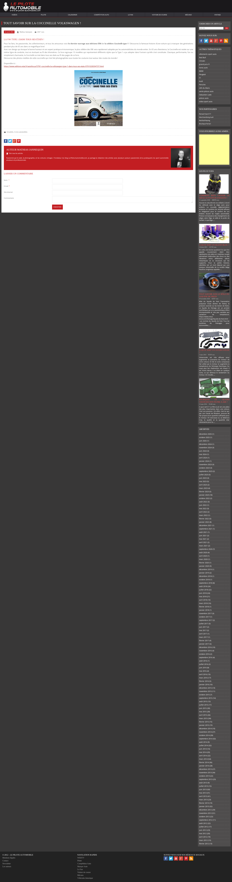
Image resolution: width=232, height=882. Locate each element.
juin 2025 (203, 441)
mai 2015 (203, 711)
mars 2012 (203, 840)
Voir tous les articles (16, 153)
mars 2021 (203, 546)
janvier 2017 (204, 644)
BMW (201, 71)
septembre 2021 (205, 529)
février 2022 (204, 518)
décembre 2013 (205, 769)
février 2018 (204, 606)
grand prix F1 (204, 64)
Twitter (206, 41)
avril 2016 (203, 674)
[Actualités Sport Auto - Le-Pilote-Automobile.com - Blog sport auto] (21, 7)
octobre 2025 (204, 437)
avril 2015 (203, 715)
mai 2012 (203, 833)
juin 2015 (203, 708)
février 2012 (204, 843)
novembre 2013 (205, 772)
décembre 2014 (205, 728)
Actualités (10, 132)
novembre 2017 (205, 613)
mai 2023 (203, 481)
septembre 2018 (205, 583)
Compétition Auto (101, 15)
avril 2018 (203, 600)
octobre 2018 (204, 579)
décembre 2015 (205, 688)
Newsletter (6, 864)
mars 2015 (203, 718)
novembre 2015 (205, 691)
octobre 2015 (204, 695)
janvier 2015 (204, 725)
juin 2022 (203, 505)
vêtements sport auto (207, 54)
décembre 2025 (205, 434)
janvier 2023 (204, 495)
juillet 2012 (203, 827)
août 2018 (203, 586)
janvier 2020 (204, 566)
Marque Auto (82, 866)
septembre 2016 (205, 657)
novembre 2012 (205, 813)
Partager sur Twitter (10, 141)
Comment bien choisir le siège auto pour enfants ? (214, 196)
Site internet (8, 192)
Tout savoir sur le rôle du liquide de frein (214, 295)
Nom (6, 180)
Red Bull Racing (204, 120)
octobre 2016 (204, 654)
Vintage (217, 15)
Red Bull (202, 57)
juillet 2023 (203, 474)
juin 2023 (203, 478)
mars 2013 (203, 799)
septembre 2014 (205, 739)
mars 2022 (203, 515)
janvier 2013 (204, 806)
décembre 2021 (205, 525)
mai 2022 (203, 508)
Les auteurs (6, 866)
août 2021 (203, 532)
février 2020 (204, 562)
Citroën (202, 61)
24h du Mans (204, 88)
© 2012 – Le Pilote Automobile (17, 855)
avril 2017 (203, 634)
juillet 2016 (203, 664)
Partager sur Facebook (6, 141)
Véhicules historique (85, 878)
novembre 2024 (205, 447)
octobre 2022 (204, 498)
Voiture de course (159, 15)
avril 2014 (203, 755)
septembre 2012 (205, 820)
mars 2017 (203, 637)
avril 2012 (203, 837)
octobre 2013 (204, 776)
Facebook (201, 41)
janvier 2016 (204, 684)
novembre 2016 (205, 651)
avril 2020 (203, 556)
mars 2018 (203, 603)
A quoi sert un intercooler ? (214, 351)
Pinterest (221, 41)
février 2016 (204, 681)
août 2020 (203, 552)
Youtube (211, 41)
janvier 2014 (204, 766)
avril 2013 (203, 796)
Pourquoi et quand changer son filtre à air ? (214, 400)
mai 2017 (203, 630)
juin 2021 (203, 535)
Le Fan (130, 15)
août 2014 (203, 742)
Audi (201, 81)
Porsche (202, 84)
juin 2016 (203, 667)
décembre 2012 (205, 810)
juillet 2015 (203, 705)
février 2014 (204, 762)
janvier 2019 (204, 573)
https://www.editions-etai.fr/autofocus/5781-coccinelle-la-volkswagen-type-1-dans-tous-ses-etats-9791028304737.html (54, 66)
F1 (200, 78)
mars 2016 (203, 678)
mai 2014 (203, 752)
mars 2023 (203, 488)
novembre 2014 (205, 732)
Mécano (188, 15)
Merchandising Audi (206, 117)
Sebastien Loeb (205, 95)
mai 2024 (203, 454)
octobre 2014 (204, 735)
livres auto (203, 67)
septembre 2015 (205, 698)
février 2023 (204, 491)
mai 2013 (203, 793)
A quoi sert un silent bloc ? (214, 245)
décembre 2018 (205, 576)
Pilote (43, 15)
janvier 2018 (204, 610)
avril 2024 (203, 458)
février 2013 (204, 803)
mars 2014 (203, 759)
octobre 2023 (204, 468)
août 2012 (203, 823)
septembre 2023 (205, 471)
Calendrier (72, 15)
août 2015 (203, 701)
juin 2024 (203, 451)
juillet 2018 (203, 590)
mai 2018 (203, 596)
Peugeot (202, 74)
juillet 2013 (203, 786)
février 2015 (204, 722)
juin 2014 (203, 749)
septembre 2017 (205, 620)
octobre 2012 (204, 816)
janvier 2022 (204, 522)
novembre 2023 (205, 464)
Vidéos (14, 15)
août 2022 (203, 502)
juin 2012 (203, 830)
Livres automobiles (20, 132)
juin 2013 (203, 789)
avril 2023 (203, 485)
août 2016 (203, 661)
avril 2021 (203, 542)
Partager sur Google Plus (14, 141)
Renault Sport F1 (205, 114)
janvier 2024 (204, 461)
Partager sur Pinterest (19, 141)
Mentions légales (8, 858)
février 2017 (204, 640)
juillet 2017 (203, 623)
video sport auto (205, 101)
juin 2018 (203, 593)
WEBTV (80, 858)
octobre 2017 (204, 617)
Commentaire (9, 198)
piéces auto (203, 98)
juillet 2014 (203, 745)
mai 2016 (203, 671)
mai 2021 (203, 539)
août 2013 (203, 783)
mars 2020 (203, 559)
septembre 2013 (205, 779)
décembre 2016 (205, 647)
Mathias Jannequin (26, 32)
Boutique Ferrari (205, 124)
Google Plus (216, 41)
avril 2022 (203, 512)
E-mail (7, 186)
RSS (226, 41)
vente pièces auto (206, 91)
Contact (5, 861)
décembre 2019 (205, 569)
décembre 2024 (205, 444)
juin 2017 (203, 627)
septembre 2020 (205, 549)
